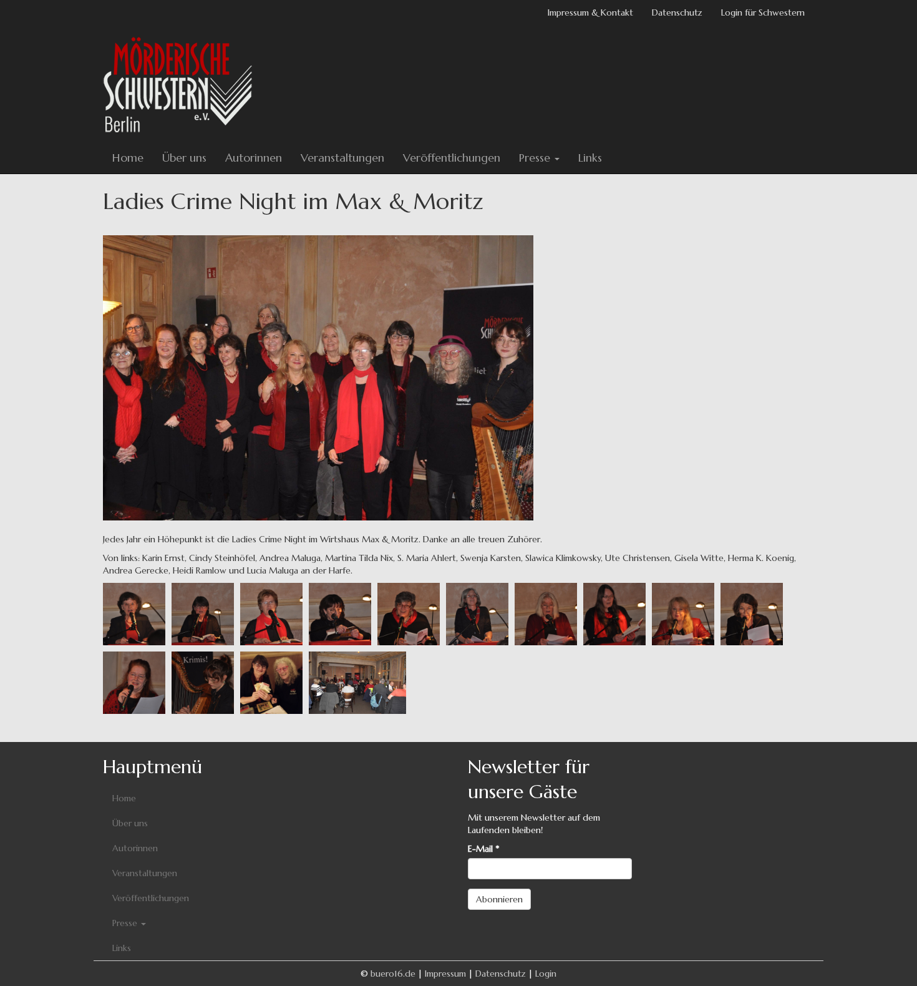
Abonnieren (499, 899)
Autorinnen (253, 157)
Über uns (184, 157)
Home (127, 157)
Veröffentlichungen (451, 157)
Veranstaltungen (342, 157)
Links (590, 157)
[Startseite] (182, 83)
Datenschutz (677, 12)
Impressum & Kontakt (590, 12)
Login (545, 973)
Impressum (445, 973)
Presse (536, 157)
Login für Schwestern (763, 12)
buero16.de (393, 973)
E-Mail (483, 848)
